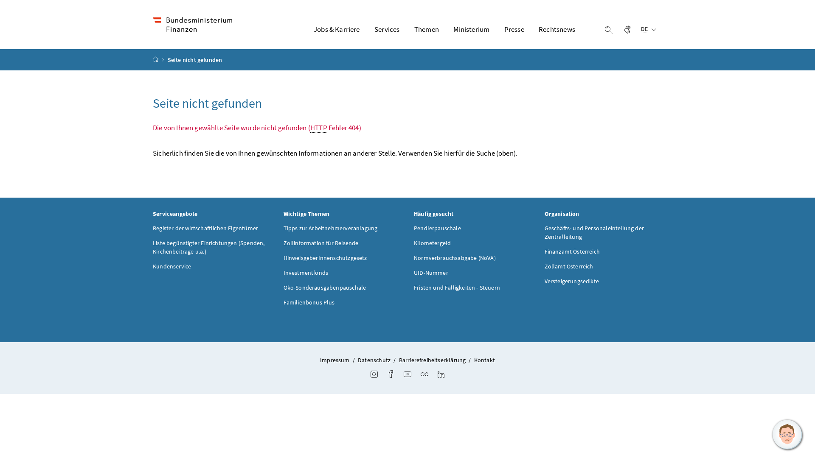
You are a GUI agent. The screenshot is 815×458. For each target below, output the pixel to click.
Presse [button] (514, 29)
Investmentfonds (306, 272)
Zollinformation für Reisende (321, 243)
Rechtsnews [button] (557, 29)
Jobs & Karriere (337, 29)
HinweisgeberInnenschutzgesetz (325, 258)
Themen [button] (426, 29)
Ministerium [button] (471, 29)
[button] (787, 435)
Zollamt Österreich (569, 266)
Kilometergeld (432, 243)
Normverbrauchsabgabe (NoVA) (455, 258)
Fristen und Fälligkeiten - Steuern (457, 287)
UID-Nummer (431, 272)
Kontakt (484, 360)
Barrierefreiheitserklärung (432, 360)
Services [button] (386, 29)
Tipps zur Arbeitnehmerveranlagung (331, 228)
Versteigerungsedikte (572, 281)
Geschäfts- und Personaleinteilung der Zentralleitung (594, 232)
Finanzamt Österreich (572, 251)
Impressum (335, 360)
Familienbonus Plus (309, 302)
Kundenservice (172, 266)
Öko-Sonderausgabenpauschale (325, 287)
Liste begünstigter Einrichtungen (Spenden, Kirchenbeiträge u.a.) (208, 247)
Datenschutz (374, 360)
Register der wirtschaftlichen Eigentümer (205, 228)
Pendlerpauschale (437, 228)
